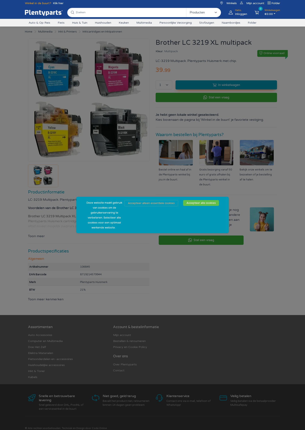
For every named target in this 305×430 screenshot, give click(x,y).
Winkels (231, 3)
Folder (275, 3)
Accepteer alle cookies (201, 202)
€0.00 (272, 12)
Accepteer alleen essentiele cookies (151, 203)
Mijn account (255, 3)
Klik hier (58, 3)
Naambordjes (231, 22)
